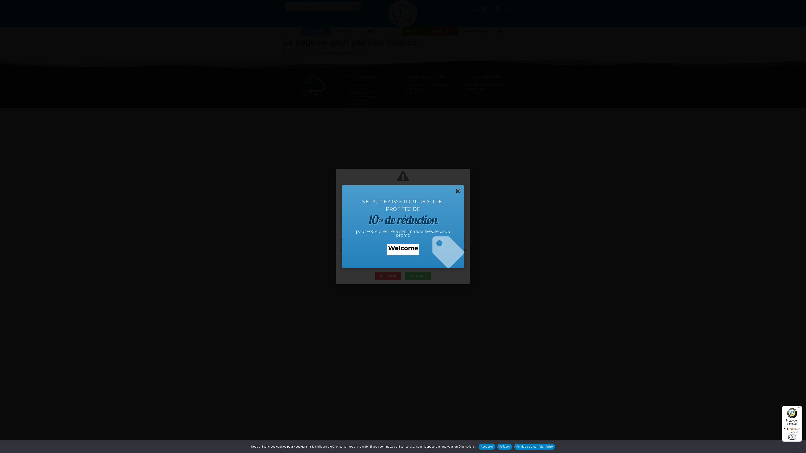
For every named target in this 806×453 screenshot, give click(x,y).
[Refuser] (799, 446)
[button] (458, 191)
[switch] (792, 437)
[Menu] (799, 408)
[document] (403, 226)
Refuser (504, 446)
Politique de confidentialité (534, 446)
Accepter (487, 446)
